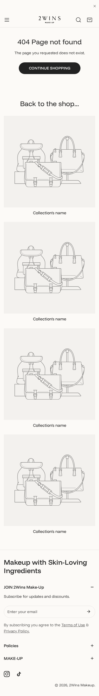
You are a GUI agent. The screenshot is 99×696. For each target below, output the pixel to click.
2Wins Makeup (81, 685)
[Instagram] (6, 674)
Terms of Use (73, 624)
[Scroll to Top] (90, 669)
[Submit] (88, 611)
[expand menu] (7, 19)
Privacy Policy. (16, 631)
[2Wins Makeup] (49, 19)
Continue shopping (49, 68)
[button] (89, 19)
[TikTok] (20, 674)
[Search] (78, 19)
